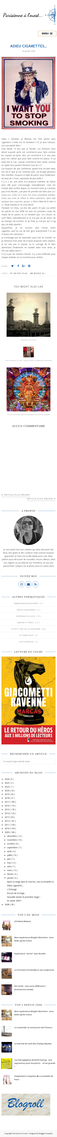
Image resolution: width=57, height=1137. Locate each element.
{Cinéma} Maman (22, 921)
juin (9, 859)
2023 (7, 786)
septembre (12, 847)
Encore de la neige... (16, 893)
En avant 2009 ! (14, 900)
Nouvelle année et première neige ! (23, 897)
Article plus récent (17, 494)
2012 (7, 820)
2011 (7, 824)
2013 (7, 817)
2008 (7, 904)
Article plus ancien (40, 498)
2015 (7, 809)
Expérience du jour (26, 616)
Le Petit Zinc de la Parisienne (26, 629)
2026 (7, 779)
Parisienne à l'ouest (20, 1133)
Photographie (26, 642)
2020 (7, 790)
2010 (7, 828)
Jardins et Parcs (26, 622)
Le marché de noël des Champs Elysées (33, 1043)
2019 (7, 794)
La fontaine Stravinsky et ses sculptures (34, 970)
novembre (12, 839)
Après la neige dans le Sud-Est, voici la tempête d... (31, 881)
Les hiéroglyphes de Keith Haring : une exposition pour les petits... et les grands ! (34, 1063)
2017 (7, 801)
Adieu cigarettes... (15, 885)
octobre (11, 843)
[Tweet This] (12, 266)
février (10, 874)
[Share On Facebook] (18, 266)
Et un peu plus (19, 273)
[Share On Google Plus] (23, 266)
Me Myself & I (37, 273)
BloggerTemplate (46, 1133)
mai (9, 862)
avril (9, 866)
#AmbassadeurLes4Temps (26, 603)
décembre (12, 836)
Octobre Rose (26, 635)
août (9, 851)
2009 (7, 832)
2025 (7, 782)
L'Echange (12, 889)
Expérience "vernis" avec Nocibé (29, 953)
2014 (7, 813)
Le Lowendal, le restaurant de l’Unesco (33, 1027)
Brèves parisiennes (26, 610)
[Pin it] (29, 266)
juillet (10, 855)
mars (10, 870)
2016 (7, 805)
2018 (7, 798)
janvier (10, 877)
